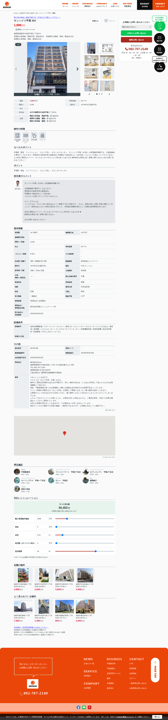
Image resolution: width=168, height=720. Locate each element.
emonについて (101, 4)
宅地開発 (110, 683)
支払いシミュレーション (26, 29)
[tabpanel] (99, 67)
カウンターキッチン (59, 171)
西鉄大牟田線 (35, 116)
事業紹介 (88, 4)
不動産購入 (111, 668)
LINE (131, 664)
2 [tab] (99, 94)
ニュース (75, 4)
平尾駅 (16, 171)
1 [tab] (97, 94)
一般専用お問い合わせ (138, 683)
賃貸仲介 (110, 688)
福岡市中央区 (24, 34)
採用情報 (144, 5)
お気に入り (115, 4)
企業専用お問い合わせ (138, 688)
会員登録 (132, 673)
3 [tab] (101, 94)
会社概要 (87, 688)
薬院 (43, 118)
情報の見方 (111, 410)
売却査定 (87, 676)
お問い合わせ (160, 5)
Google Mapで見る (109, 457)
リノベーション (32, 171)
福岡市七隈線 (35, 118)
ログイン (132, 678)
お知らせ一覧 (89, 664)
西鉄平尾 (45, 116)
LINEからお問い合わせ (136, 33)
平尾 (31, 34)
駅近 (22, 171)
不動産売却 (111, 664)
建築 (108, 678)
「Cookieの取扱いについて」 (125, 717)
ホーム (65, 4)
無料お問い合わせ (136, 40)
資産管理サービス (114, 673)
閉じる (157, 717)
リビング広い (45, 171)
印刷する (95, 21)
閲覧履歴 (127, 4)
